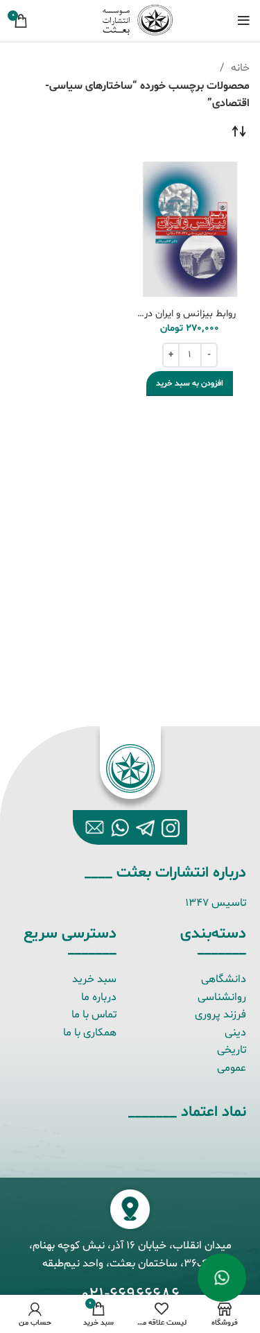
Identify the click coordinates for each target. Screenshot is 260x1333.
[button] (189, 383)
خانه (239, 68)
